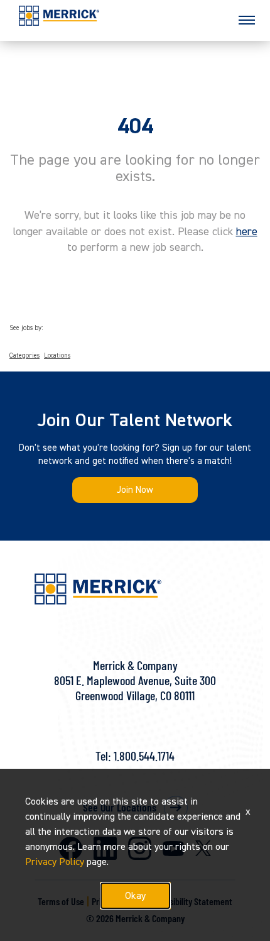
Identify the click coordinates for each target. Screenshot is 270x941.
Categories (24, 355)
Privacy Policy (54, 862)
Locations (57, 355)
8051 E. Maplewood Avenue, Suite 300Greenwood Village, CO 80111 (135, 688)
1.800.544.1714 (144, 755)
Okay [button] (135, 895)
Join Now (135, 490)
